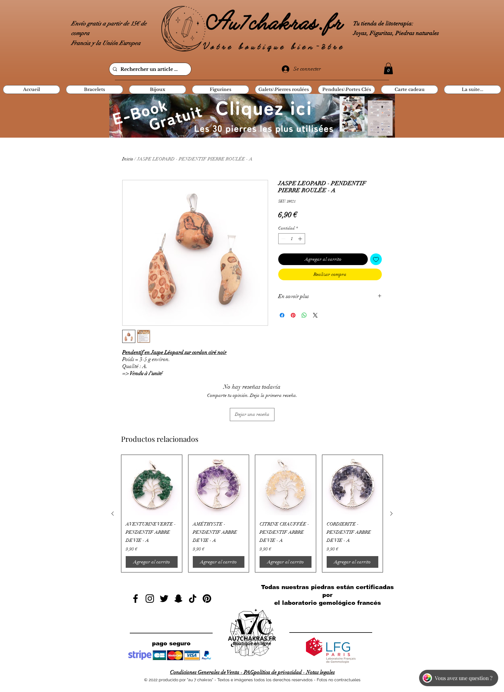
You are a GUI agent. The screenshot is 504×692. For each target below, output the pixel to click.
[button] (388, 68)
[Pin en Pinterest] (293, 315)
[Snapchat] (178, 598)
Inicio (127, 159)
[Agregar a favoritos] (376, 259)
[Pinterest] (207, 598)
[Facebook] (135, 598)
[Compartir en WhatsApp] (304, 315)
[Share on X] (315, 315)
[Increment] (300, 239)
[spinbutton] (291, 239)
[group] (252, 513)
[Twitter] (164, 598)
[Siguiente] (391, 513)
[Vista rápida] (151, 485)
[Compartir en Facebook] (282, 315)
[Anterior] (112, 513)
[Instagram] (149, 598)
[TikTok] (192, 598)
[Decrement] (282, 239)
